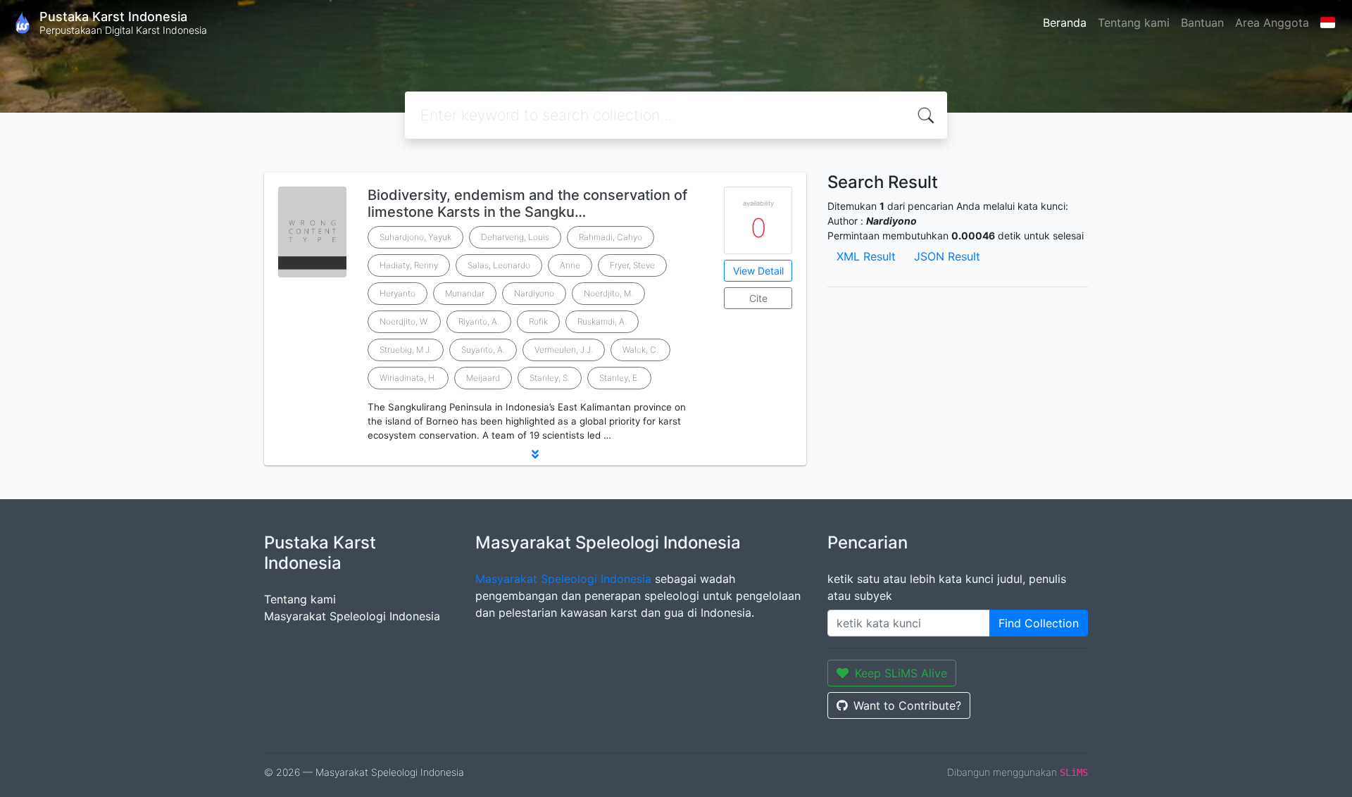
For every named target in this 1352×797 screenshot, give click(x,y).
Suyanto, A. (483, 349)
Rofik (538, 321)
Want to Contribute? (907, 705)
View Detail (758, 271)
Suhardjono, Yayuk (415, 237)
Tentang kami (1134, 22)
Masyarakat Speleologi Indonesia (352, 616)
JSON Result (947, 256)
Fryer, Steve (632, 265)
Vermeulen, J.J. (563, 349)
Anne (570, 265)
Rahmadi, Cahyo (610, 237)
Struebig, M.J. (406, 349)
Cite (758, 298)
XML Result (866, 256)
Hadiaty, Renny (409, 265)
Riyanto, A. (478, 321)
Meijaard (483, 377)
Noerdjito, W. (404, 321)
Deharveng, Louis (515, 237)
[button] (535, 454)
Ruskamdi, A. (602, 321)
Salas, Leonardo (499, 265)
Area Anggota (1272, 22)
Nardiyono (534, 293)
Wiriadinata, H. (408, 377)
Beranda (1065, 22)
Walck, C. (640, 349)
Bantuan (1202, 22)
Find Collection (1039, 623)
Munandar (464, 293)
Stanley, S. (550, 377)
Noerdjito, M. (608, 293)
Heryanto (397, 293)
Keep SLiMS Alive (901, 673)
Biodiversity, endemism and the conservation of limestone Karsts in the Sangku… (527, 203)
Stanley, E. (619, 377)
